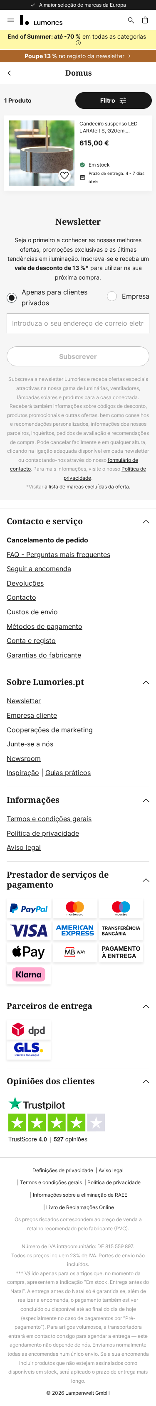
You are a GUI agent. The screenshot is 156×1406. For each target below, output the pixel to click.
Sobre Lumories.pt (45, 682)
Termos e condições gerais (49, 818)
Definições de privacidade (62, 1170)
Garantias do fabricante (44, 655)
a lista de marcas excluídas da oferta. (87, 486)
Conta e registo (31, 640)
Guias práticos (68, 772)
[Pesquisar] (131, 20)
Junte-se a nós (30, 743)
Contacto (21, 597)
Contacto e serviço (45, 521)
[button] (64, 175)
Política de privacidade (43, 833)
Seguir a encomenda (39, 568)
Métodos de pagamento (44, 626)
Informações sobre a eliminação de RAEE (80, 1194)
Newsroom (24, 758)
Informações (33, 800)
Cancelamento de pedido (47, 540)
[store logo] (46, 20)
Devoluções (25, 583)
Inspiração (23, 772)
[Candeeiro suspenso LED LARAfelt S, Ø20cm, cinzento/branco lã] (78, 153)
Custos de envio (32, 611)
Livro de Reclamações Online (80, 1207)
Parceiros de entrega (49, 1006)
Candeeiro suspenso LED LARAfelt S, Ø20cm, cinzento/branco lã (108, 127)
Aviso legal (24, 847)
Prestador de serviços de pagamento (58, 880)
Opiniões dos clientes (51, 1081)
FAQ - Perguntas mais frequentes (58, 554)
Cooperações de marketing (50, 729)
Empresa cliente (32, 715)
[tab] (78, 588)
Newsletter (24, 700)
